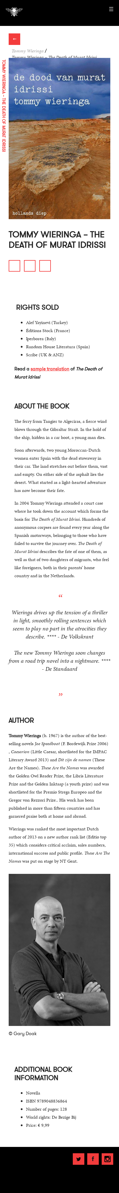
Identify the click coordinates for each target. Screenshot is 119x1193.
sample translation (50, 369)
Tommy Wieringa (28, 51)
